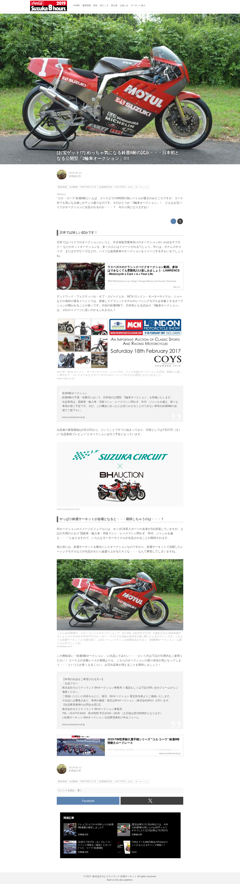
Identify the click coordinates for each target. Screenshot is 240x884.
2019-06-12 (75, 172)
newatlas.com (64, 646)
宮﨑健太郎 (75, 176)
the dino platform (123, 880)
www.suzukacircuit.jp (73, 417)
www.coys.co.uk (65, 378)
